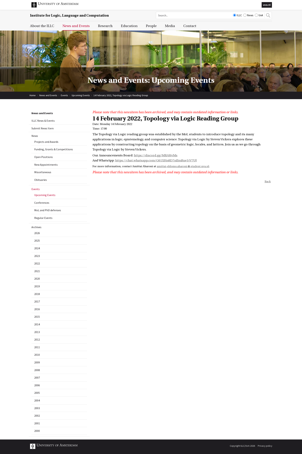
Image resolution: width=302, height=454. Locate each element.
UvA (260, 15)
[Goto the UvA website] (57, 6)
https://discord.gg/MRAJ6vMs (155, 155)
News (250, 15)
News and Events (48, 95)
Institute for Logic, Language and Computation (69, 15)
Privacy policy (265, 445)
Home (33, 95)
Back (268, 181)
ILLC (239, 15)
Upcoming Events (81, 95)
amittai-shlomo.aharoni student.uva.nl (183, 166)
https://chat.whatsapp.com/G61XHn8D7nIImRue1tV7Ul (156, 160)
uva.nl (267, 4)
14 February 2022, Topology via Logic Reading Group (121, 95)
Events (64, 95)
